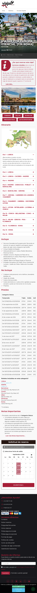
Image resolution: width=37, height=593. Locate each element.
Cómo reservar (6, 528)
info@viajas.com (7, 507)
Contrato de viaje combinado (10, 546)
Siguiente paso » (18, 485)
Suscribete (5, 573)
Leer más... (9, 84)
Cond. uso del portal (7, 543)
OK (18, 586)
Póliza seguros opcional (9, 534)
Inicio (3, 10)
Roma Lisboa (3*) (6, 383)
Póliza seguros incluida (8, 531)
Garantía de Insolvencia (8, 549)
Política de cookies (7, 540)
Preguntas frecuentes (8, 525)
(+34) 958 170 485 (7, 501)
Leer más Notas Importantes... (15, 436)
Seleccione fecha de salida (13, 451)
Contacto (4, 519)
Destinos (11, 10)
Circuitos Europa (6, 14)
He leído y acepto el (9, 567)
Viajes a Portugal (18, 54)
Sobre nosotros (6, 522)
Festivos (28, 14)
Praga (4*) (4, 386)
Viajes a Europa (10, 54)
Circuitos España (21, 10)
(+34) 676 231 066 (7, 504)
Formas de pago (6, 537)
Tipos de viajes (19, 14)
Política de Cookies (18, 590)
